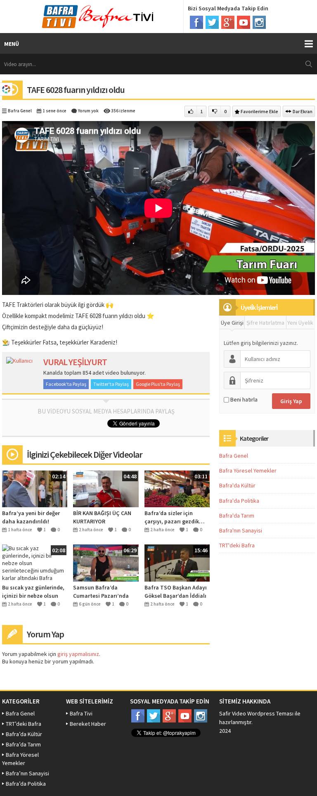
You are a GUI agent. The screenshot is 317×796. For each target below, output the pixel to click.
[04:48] (105, 488)
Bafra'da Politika (239, 500)
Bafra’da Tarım (23, 744)
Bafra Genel (20, 111)
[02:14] (34, 488)
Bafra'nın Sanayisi (240, 530)
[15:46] (177, 562)
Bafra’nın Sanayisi (27, 773)
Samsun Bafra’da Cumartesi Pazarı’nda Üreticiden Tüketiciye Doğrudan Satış (101, 592)
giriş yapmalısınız (78, 654)
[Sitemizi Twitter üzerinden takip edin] (212, 22)
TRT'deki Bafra (237, 545)
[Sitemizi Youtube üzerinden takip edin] (243, 22)
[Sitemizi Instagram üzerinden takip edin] (259, 22)
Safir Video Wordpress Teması (256, 713)
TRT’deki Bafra (23, 723)
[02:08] (34, 562)
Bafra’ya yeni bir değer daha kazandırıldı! (31, 517)
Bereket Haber (88, 723)
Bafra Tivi (81, 713)
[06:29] (105, 562)
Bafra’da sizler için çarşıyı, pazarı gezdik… (174, 517)
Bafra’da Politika (26, 783)
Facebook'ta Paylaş (66, 384)
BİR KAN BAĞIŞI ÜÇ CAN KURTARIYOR (102, 517)
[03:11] (177, 488)
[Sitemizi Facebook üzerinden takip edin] (196, 22)
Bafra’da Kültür (24, 734)
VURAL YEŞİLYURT (75, 362)
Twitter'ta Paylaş (111, 384)
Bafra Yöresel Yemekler (248, 470)
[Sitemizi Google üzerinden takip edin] (227, 22)
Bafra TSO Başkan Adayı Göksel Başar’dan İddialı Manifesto (175, 592)
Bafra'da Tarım (236, 515)
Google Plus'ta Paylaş (158, 384)
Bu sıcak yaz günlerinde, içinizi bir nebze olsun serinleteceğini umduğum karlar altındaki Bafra (34, 592)
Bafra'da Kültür (237, 485)
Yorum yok (88, 111)
